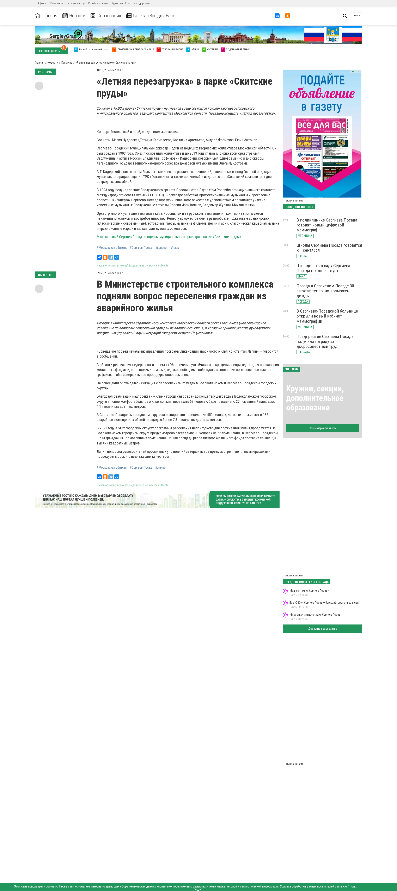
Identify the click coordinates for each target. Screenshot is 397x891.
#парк (175, 248)
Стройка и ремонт (98, 3)
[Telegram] (110, 257)
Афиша (42, 3)
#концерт (161, 248)
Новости (77, 16)
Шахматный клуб (76, 3)
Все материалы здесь (323, 428)
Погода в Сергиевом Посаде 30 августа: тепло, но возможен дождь (325, 290)
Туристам (117, 3)
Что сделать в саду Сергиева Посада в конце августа (323, 268)
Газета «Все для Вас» (154, 16)
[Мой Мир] (116, 257)
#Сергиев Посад (141, 248)
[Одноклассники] (105, 257)
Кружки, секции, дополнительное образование (315, 398)
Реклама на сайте (294, 200)
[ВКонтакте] (99, 257)
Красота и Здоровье (137, 3)
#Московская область (112, 248)
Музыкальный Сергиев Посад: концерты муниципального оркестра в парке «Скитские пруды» (169, 237)
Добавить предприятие (322, 628)
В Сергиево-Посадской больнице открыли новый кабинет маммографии (327, 316)
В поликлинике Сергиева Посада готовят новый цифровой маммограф (327, 225)
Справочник (109, 16)
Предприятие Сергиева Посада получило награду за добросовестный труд (325, 341)
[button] (353, 71)
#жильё (160, 467)
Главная (49, 16)
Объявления (56, 3)
